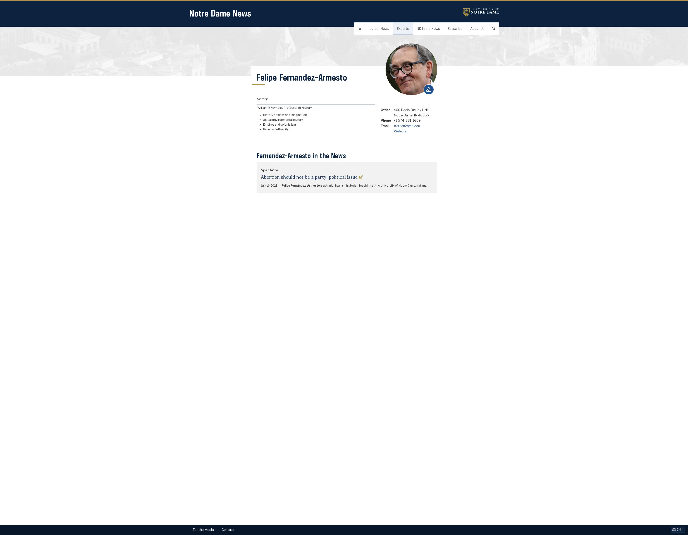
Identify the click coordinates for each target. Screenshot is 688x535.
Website (400, 131)
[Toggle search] (493, 28)
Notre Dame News (220, 13)
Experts (403, 28)
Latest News (379, 28)
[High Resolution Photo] (429, 89)
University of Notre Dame (481, 12)
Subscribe (455, 28)
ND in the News (428, 28)
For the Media (203, 530)
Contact (228, 530)
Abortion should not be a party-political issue (309, 176)
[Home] (360, 28)
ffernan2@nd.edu (407, 126)
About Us (477, 28)
